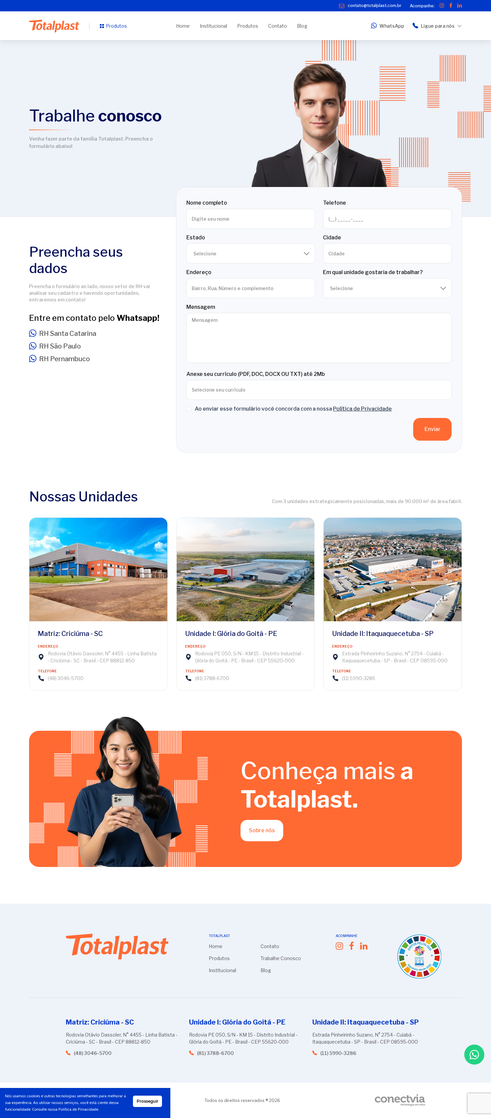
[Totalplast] (54, 26)
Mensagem (200, 307)
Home (183, 26)
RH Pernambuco (64, 359)
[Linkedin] (459, 6)
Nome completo (206, 203)
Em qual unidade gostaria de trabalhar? (373, 272)
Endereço (198, 272)
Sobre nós (262, 830)
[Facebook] (450, 6)
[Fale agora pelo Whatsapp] (474, 1055)
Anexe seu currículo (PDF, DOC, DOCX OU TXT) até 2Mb (255, 374)
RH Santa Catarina (67, 333)
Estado (195, 237)
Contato (277, 26)
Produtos (116, 26)
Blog (302, 26)
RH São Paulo (60, 346)
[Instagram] (442, 6)
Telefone (334, 203)
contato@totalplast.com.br (374, 5)
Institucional (213, 26)
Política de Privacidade (362, 409)
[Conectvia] (400, 1100)
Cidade (332, 237)
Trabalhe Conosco (281, 958)
